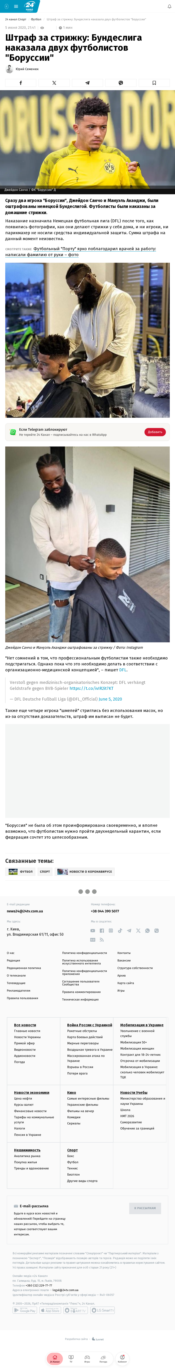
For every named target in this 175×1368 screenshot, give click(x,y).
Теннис (72, 1168)
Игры (121, 990)
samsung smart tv (102, 1310)
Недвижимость (27, 1150)
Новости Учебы (133, 1092)
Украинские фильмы (82, 1105)
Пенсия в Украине (27, 1135)
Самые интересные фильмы (88, 1098)
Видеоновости (25, 1050)
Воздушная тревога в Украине (90, 1050)
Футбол (36, 19)
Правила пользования (22, 998)
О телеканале (16, 975)
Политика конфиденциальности (84, 953)
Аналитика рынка (27, 1156)
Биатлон (73, 1174)
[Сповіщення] (169, 6)
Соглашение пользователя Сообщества (81, 983)
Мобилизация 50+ (133, 1042)
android (25, 1310)
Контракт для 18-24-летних (140, 1055)
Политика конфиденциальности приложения (84, 973)
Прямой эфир (24, 1043)
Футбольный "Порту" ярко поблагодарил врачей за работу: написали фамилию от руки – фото (80, 251)
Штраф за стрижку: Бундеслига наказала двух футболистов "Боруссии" (96, 19)
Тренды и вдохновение (31, 1168)
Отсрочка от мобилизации (140, 1061)
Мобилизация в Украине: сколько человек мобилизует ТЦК (142, 1072)
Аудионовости (24, 1056)
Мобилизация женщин (137, 1048)
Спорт (72, 1150)
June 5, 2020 (110, 699)
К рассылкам (145, 1208)
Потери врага (77, 1073)
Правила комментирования (81, 992)
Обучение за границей (137, 1128)
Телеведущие (16, 983)
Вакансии (124, 960)
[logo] (29, 6)
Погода (19, 1062)
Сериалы (73, 1123)
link (93, 931)
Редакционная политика (24, 968)
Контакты (124, 953)
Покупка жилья (25, 1162)
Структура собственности (135, 968)
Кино (71, 1092)
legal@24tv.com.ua (65, 1290)
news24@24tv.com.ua (25, 911)
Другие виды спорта (82, 1181)
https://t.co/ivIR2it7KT (91, 688)
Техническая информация (80, 999)
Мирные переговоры (83, 1043)
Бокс (70, 1156)
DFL (122, 669)
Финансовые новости (30, 1111)
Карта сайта (125, 983)
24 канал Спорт (16, 19)
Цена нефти (23, 1098)
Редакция (13, 960)
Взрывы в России (80, 1067)
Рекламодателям (18, 990)
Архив (121, 975)
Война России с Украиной (89, 1025)
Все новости (25, 1025)
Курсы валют (23, 1105)
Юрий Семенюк (27, 69)
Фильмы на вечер (80, 1111)
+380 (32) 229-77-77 (39, 1285)
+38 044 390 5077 (105, 911)
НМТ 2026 (127, 1116)
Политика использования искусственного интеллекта (81, 962)
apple (50, 1310)
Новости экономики (31, 1092)
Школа (125, 1110)
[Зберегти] (154, 83)
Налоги (19, 1128)
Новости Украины (27, 1037)
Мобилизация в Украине (142, 1025)
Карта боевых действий (85, 1037)
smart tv (75, 1310)
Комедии (73, 1117)
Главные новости (27, 1031)
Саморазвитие (131, 1122)
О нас (10, 953)
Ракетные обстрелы (82, 1031)
